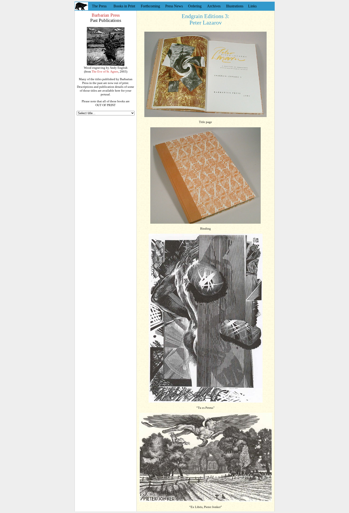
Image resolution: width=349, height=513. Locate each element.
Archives (214, 6)
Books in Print (124, 6)
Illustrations (234, 6)
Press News (174, 6)
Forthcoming (150, 6)
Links (252, 6)
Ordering (195, 6)
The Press (99, 6)
